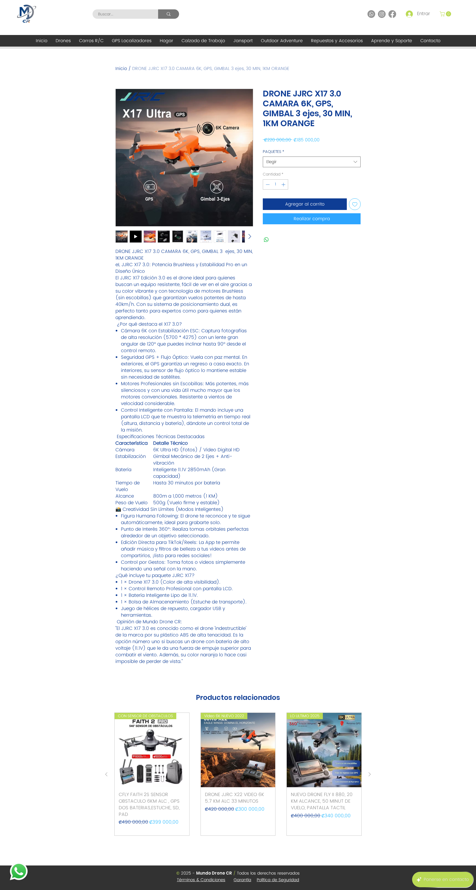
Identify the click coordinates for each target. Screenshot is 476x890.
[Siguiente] (369, 774)
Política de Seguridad (278, 879)
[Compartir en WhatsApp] (266, 239)
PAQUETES (273, 152)
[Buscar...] (168, 14)
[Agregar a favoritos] (355, 204)
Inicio (121, 68)
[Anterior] (106, 774)
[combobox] (312, 162)
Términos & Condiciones (201, 879)
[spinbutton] (275, 184)
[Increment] (283, 184)
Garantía (242, 879)
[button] (446, 14)
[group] (238, 774)
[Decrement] (267, 184)
